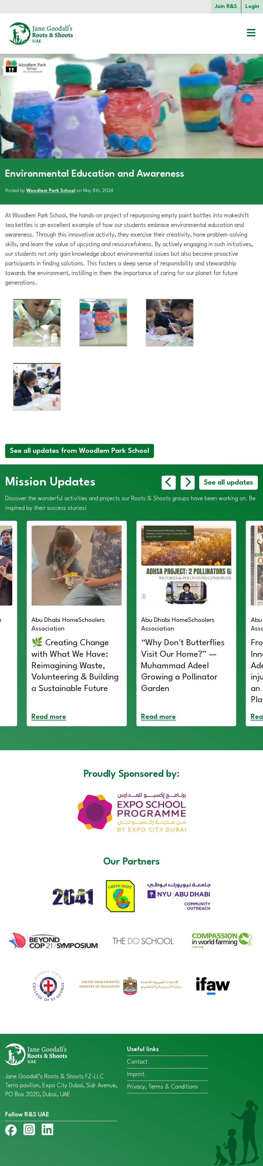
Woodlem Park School (50, 191)
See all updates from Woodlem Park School (79, 450)
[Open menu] (246, 33)
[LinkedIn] (47, 1130)
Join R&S (226, 6)
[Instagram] (29, 1130)
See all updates (228, 482)
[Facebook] (11, 1131)
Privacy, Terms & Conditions (162, 1087)
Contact (137, 1062)
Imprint (136, 1074)
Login (252, 6)
